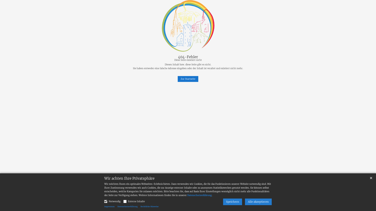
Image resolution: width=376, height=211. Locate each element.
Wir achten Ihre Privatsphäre (129, 178)
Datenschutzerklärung (199, 195)
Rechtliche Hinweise (150, 206)
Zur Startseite (188, 79)
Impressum (109, 206)
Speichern (232, 201)
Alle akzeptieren (258, 201)
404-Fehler (188, 57)
